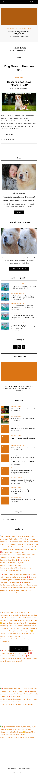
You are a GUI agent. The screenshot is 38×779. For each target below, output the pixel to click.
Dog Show (13, 293)
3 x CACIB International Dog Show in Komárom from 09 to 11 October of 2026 (23, 316)
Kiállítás (18, 28)
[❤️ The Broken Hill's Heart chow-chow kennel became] (19, 668)
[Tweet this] (5, 139)
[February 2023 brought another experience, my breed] (19, 554)
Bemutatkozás (24, 768)
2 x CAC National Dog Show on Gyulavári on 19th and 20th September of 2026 (23, 296)
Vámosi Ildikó (25, 36)
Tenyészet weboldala (19, 268)
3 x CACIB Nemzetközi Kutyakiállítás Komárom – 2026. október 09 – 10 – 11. (23, 306)
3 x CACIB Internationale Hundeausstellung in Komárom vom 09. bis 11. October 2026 (23, 326)
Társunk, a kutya (26, 28)
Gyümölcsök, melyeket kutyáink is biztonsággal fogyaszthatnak (21, 471)
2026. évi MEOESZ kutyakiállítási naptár (23, 448)
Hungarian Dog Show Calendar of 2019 (19, 83)
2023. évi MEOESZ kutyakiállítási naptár (23, 428)
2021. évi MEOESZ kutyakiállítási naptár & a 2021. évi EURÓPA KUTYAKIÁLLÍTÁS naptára (23, 460)
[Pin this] (11, 139)
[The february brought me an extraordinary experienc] (19, 630)
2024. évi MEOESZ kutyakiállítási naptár (23, 418)
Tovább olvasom (9, 134)
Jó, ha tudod (16, 468)
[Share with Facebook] (2, 139)
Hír (14, 28)
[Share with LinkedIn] (9, 139)
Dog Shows (10, 28)
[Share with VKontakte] (13, 139)
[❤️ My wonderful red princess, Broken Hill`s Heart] (19, 592)
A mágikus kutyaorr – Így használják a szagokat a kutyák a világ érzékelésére (23, 481)
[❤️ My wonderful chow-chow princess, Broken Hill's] (19, 706)
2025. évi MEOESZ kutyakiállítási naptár (23, 409)
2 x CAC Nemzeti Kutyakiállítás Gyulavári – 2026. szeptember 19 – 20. (23, 287)
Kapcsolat (12, 768)
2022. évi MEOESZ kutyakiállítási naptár (23, 438)
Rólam (19, 212)
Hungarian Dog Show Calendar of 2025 (23, 499)
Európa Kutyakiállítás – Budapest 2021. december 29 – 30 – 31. (21, 490)
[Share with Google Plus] (7, 139)
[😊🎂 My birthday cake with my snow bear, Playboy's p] (19, 744)
